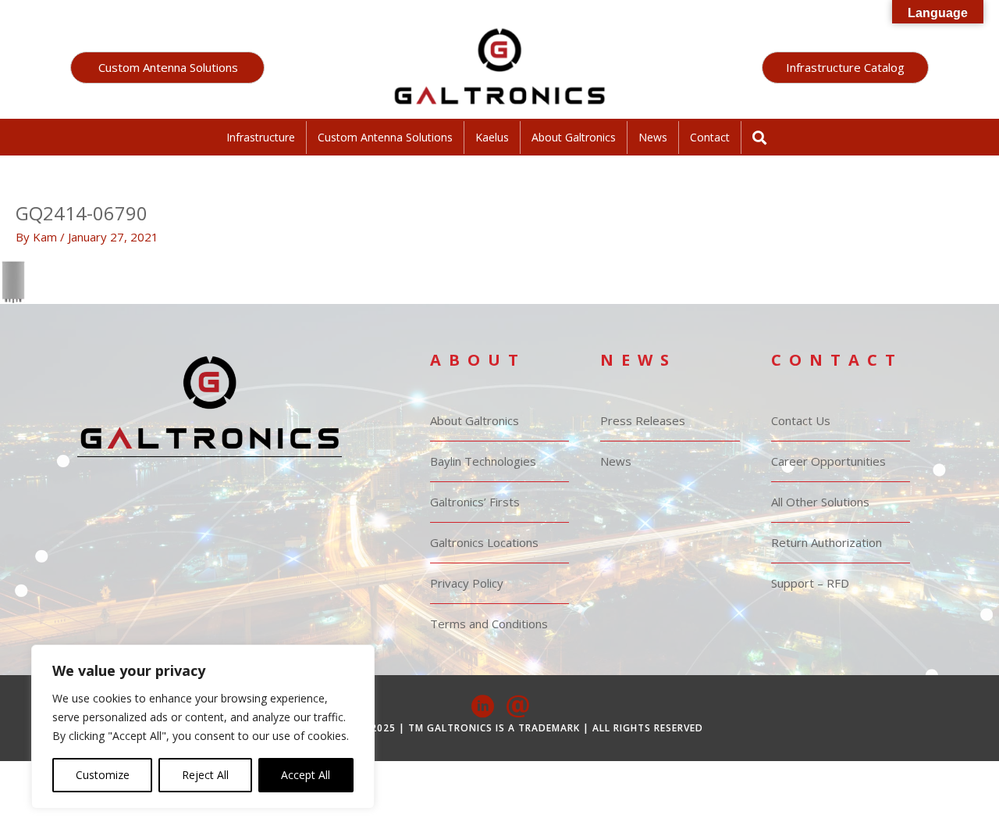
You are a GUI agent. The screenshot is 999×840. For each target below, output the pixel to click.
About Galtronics (573, 137)
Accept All (305, 774)
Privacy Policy (466, 583)
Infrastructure (260, 137)
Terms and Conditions (489, 623)
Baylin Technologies (483, 461)
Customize (103, 774)
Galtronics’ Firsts (475, 501)
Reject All (205, 774)
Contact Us (800, 420)
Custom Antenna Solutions (385, 137)
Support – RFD (810, 583)
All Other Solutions (820, 501)
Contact (710, 137)
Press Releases (642, 420)
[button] (167, 68)
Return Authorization (826, 542)
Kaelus (492, 137)
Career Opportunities (828, 461)
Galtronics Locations (484, 542)
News (652, 137)
